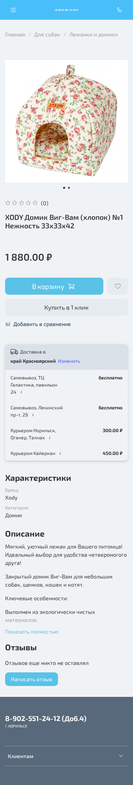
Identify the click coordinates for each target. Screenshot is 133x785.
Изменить (69, 361)
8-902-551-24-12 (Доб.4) (46, 718)
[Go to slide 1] (64, 188)
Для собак (47, 34)
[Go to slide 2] (69, 188)
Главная (15, 34)
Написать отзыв (31, 679)
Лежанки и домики (93, 34)
